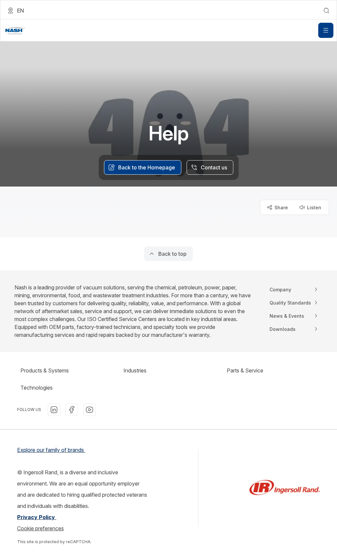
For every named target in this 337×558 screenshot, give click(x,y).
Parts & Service (245, 370)
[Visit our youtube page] (89, 409)
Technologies (36, 387)
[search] (326, 10)
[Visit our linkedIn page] (54, 409)
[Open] (325, 30)
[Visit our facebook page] (71, 409)
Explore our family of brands (51, 450)
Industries (134, 370)
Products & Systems (44, 370)
